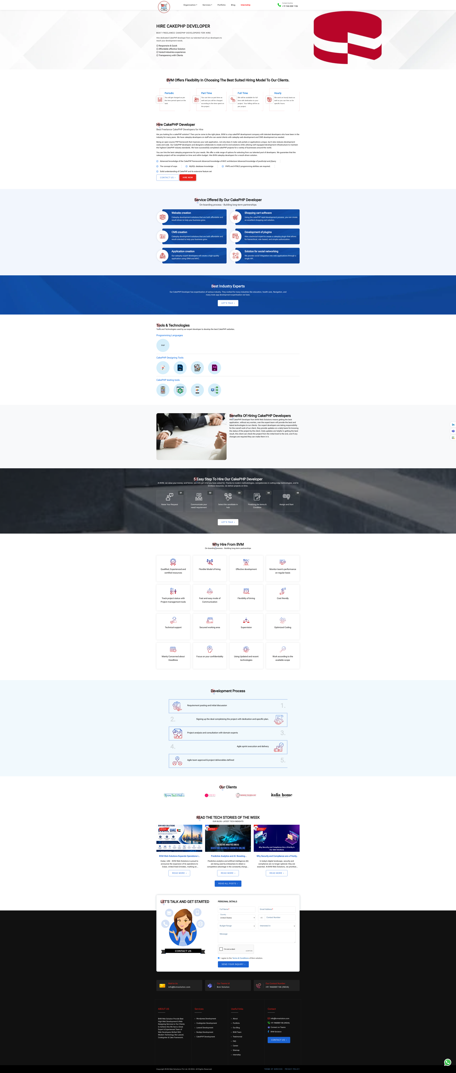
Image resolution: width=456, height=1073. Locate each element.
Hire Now (188, 177)
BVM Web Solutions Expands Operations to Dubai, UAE (179, 856)
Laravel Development (204, 1028)
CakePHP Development (205, 1037)
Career (235, 1046)
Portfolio (222, 5)
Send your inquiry (233, 964)
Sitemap (236, 1050)
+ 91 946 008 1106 (290, 6)
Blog (233, 5)
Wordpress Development (206, 1019)
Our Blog (236, 1028)
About (235, 1019)
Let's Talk (227, 303)
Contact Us (167, 178)
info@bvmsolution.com (179, 987)
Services (207, 5)
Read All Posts (227, 884)
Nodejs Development (204, 1032)
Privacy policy (292, 1069)
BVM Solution (276, 1032)
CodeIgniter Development (206, 1023)
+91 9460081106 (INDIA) (277, 987)
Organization (189, 5)
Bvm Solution (223, 987)
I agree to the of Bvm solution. (242, 958)
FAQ (234, 1041)
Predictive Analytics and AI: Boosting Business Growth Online (228, 856)
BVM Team (237, 1032)
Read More (178, 873)
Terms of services (273, 1069)
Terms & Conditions (240, 958)
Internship (245, 5)
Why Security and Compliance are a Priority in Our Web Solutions (277, 856)
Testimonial (237, 1037)
